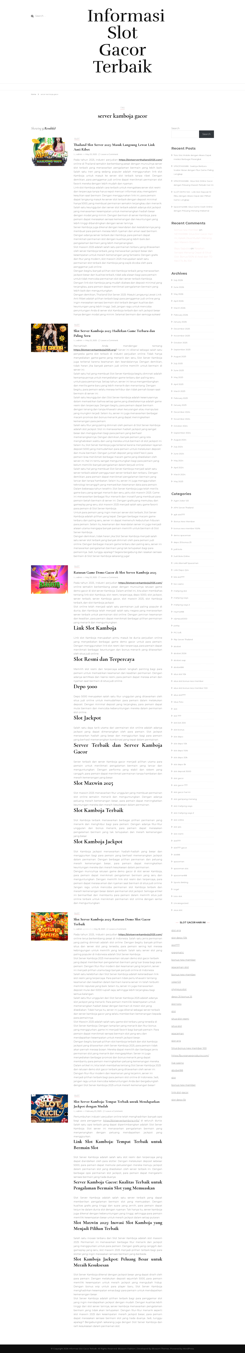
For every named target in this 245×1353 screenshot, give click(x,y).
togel (176, 889)
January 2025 (180, 405)
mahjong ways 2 (182, 604)
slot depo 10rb (181, 750)
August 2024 (180, 439)
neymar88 (179, 611)
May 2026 (178, 294)
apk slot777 (179, 514)
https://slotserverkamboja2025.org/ (95, 350)
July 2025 (178, 363)
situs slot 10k (180, 674)
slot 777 (177, 716)
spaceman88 (180, 875)
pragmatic (177, 952)
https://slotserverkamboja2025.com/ (140, 583)
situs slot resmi (180, 1018)
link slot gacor (179, 1092)
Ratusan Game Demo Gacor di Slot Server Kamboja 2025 (115, 572)
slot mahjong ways (183, 806)
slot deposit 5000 (182, 771)
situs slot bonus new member (188, 681)
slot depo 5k (180, 764)
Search (175, 128)
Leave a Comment (109, 154)
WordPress (188, 1348)
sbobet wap (180, 660)
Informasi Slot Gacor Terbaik (126, 41)
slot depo (178, 736)
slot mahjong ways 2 (184, 813)
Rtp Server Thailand (183, 639)
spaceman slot (181, 868)
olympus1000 (180, 618)
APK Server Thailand (183, 507)
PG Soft (177, 632)
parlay (176, 625)
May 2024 (178, 460)
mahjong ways (181, 598)
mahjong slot (180, 591)
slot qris (177, 827)
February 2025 (181, 398)
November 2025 (182, 335)
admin (79, 154)
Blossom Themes (160, 1348)
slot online (179, 820)
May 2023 (178, 481)
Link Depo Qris (181, 570)
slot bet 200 (180, 722)
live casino (179, 584)
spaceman (179, 861)
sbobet (177, 646)
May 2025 (178, 377)
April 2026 (178, 301)
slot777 (177, 840)
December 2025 (182, 328)
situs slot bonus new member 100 (191, 688)
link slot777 (179, 577)
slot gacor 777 (181, 785)
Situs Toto (178, 702)
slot (77, 139)
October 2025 (180, 342)
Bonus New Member (184, 521)
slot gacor (179, 778)
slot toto (176, 1004)
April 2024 (179, 467)
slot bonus (179, 729)
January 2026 (180, 322)
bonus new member (186, 230)
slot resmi (178, 834)
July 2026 (178, 280)
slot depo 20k (180, 757)
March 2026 (179, 308)
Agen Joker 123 (181, 500)
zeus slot (178, 910)
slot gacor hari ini (182, 792)
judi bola (178, 549)
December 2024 (182, 412)
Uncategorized (181, 903)
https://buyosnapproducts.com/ (190, 1055)
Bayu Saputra (182, 248)
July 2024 (178, 446)
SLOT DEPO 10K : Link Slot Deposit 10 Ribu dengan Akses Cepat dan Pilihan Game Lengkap (192, 196)
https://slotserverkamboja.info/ (121, 1120)
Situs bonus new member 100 (189, 1048)
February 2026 (181, 315)
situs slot (176, 1026)
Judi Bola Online (182, 556)
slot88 (177, 854)
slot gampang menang (185, 799)
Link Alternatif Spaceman (186, 563)
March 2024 (179, 474)
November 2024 (182, 419)
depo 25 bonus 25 (182, 542)
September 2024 (182, 433)
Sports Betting (181, 882)
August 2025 (180, 356)
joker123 (176, 982)
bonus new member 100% (187, 528)
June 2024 (179, 453)
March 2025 (179, 391)
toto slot (178, 896)
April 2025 (178, 384)
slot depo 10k (180, 743)
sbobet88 (179, 667)
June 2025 (179, 370)
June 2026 (179, 287)
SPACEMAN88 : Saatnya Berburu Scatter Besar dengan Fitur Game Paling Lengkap (194, 170)
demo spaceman (182, 535)
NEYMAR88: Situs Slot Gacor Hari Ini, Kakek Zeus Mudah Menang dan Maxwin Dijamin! (193, 238)
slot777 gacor (180, 847)
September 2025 (182, 349)
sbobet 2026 (180, 653)
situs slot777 (180, 695)
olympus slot (179, 989)
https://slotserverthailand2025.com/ (140, 159)
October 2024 (181, 426)
